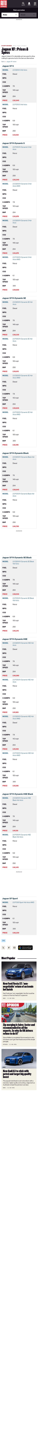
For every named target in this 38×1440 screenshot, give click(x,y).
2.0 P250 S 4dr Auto (20, 105)
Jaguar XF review (11, 61)
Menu (35, 5)
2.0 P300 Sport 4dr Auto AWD (23, 902)
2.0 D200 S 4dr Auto (20, 70)
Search (23, 5)
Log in (29, 5)
